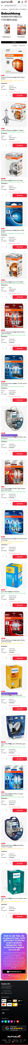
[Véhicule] (18, 2)
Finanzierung (15, 1040)
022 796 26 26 (7, 991)
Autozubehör (4, 9)
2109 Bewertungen (14, 1030)
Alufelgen (4, 1040)
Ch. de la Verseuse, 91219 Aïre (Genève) (6, 986)
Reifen (9, 1040)
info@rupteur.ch (8, 993)
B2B (21, 1040)
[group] (6, 32)
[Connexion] (22, 2)
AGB (24, 1040)
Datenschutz (8, 1042)
